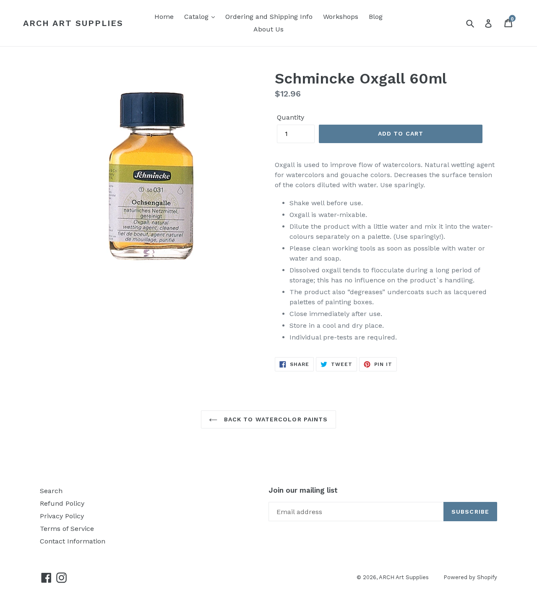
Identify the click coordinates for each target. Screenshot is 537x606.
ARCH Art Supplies (73, 23)
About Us (268, 29)
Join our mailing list (303, 490)
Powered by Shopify (470, 577)
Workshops (340, 17)
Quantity (290, 117)
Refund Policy (62, 503)
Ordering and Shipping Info (269, 17)
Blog (376, 17)
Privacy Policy (62, 516)
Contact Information (72, 541)
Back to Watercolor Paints (275, 419)
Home (164, 17)
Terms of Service (67, 529)
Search (51, 491)
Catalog (197, 17)
